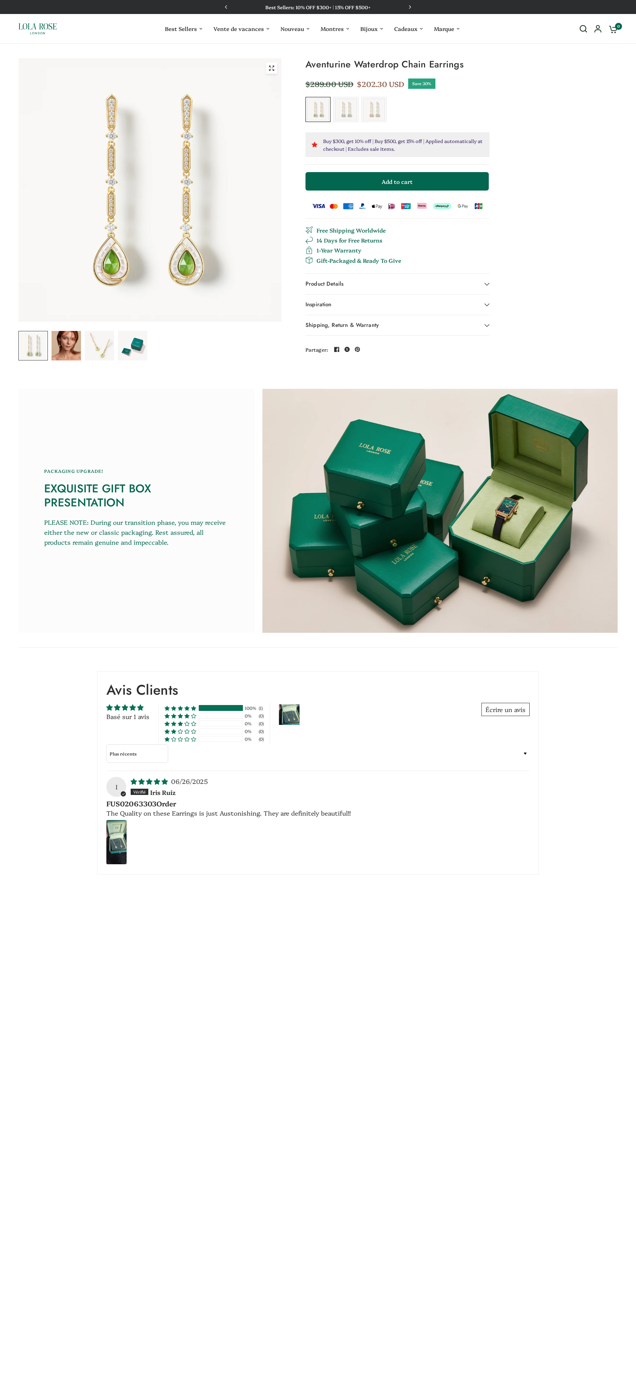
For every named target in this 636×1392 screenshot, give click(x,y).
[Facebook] (336, 349)
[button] (180, 708)
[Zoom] (271, 68)
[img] (150, 781)
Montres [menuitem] (332, 28)
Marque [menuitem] (444, 28)
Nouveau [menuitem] (292, 28)
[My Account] (598, 28)
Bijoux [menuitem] (369, 28)
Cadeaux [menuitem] (405, 28)
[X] (347, 349)
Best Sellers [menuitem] (181, 28)
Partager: (316, 349)
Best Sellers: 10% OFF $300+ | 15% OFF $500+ (318, 7)
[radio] (318, 109)
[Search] (583, 28)
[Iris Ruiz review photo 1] (116, 842)
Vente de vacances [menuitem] (238, 28)
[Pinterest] (357, 349)
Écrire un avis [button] (505, 709)
